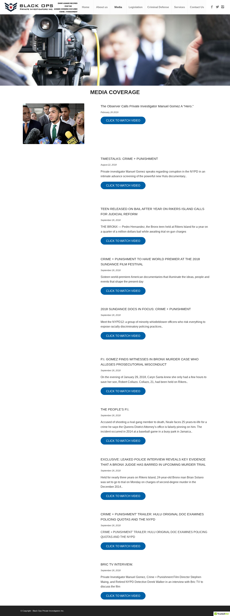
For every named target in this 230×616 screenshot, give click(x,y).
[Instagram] (222, 7)
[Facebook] (212, 7)
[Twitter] (217, 7)
